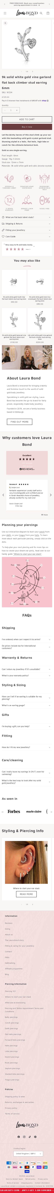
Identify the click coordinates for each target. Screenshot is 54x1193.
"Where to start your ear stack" (27, 554)
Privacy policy (11, 1108)
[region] (27, 495)
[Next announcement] (49, 4)
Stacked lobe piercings (14, 1074)
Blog (7, 974)
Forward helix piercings (15, 1040)
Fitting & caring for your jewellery (19, 946)
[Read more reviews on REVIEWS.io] (27, 470)
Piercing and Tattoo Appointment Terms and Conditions (24, 1009)
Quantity (5, 105)
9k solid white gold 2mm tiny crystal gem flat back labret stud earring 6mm (40, 299)
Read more (26, 894)
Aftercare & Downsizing (15, 1003)
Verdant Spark (18, 1179)
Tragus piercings (12, 1080)
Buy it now (27, 127)
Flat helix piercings (13, 1034)
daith (8, 535)
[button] (27, 1190)
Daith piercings (11, 1028)
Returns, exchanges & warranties (19, 1102)
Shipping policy (27, 1183)
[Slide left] (21, 71)
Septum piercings (12, 1068)
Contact (8, 951)
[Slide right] (32, 71)
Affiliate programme (13, 969)
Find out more (20, 421)
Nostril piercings (12, 1057)
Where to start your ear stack (18, 997)
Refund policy (30, 1179)
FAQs (7, 957)
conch (42, 532)
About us (9, 934)
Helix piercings (11, 1045)
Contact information (42, 1183)
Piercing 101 (10, 991)
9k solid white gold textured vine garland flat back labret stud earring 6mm (14, 337)
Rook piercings (11, 1063)
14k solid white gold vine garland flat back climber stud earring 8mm (40, 337)
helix (37, 535)
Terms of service (12, 1114)
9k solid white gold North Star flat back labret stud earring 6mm (14, 298)
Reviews (8, 923)
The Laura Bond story (14, 940)
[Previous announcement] (4, 4)
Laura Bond (30, 1176)
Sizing (7, 929)
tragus (22, 535)
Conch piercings (12, 1023)
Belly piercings (11, 1017)
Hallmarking (10, 963)
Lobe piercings (11, 1051)
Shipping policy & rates (15, 1096)
